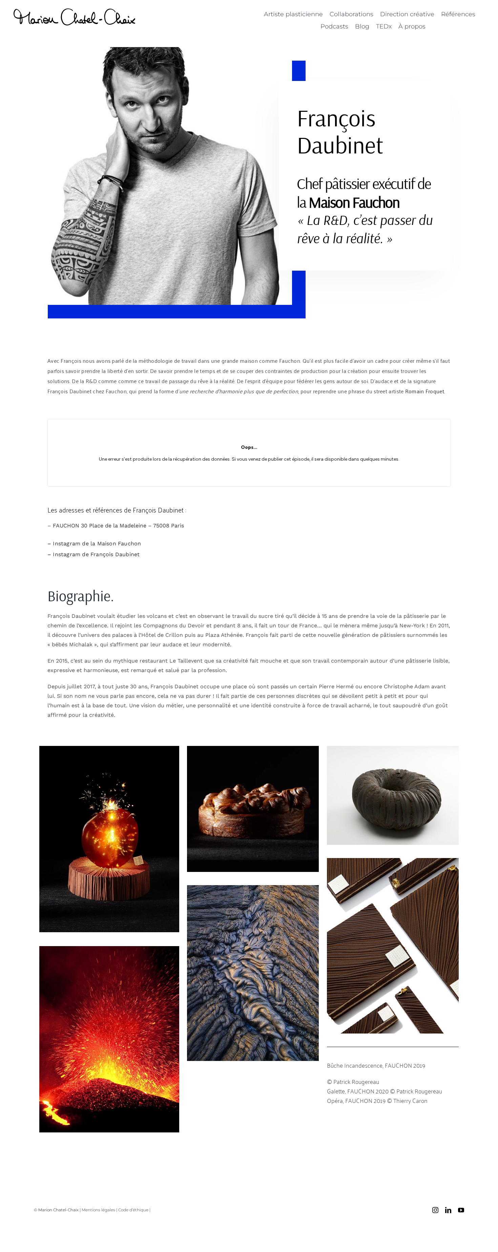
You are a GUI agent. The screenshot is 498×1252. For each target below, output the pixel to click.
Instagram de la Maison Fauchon (97, 543)
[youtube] (461, 1210)
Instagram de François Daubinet (96, 554)
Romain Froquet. (425, 391)
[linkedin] (448, 1210)
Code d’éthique (133, 1209)
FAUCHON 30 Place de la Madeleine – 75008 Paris (118, 525)
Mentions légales (98, 1209)
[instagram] (435, 1210)
